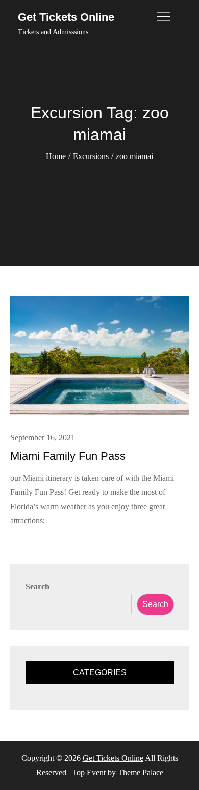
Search (37, 586)
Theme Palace (140, 772)
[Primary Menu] (164, 16)
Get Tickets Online (66, 17)
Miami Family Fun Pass (68, 456)
